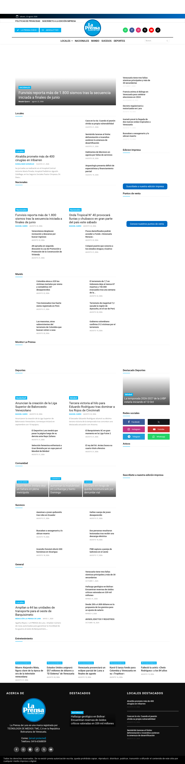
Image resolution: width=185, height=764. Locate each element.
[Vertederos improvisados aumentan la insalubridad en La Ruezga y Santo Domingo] (65, 483)
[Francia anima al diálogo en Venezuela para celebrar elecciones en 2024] (159, 95)
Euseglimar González (24, 164)
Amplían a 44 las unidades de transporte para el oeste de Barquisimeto (35, 611)
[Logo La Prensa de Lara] (92, 27)
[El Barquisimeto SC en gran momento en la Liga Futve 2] (76, 434)
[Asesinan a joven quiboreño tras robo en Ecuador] (24, 517)
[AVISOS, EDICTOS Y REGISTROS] (76, 623)
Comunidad (21, 463)
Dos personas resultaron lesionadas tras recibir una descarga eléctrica (102, 533)
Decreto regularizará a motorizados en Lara (133, 107)
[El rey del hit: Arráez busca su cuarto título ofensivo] (76, 449)
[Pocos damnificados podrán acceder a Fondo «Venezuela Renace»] (76, 234)
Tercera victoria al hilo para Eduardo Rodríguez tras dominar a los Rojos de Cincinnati (92, 406)
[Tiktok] (157, 30)
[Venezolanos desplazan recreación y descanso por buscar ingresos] (22, 234)
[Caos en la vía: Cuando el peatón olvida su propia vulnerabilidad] (76, 124)
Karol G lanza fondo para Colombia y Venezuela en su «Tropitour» (123, 670)
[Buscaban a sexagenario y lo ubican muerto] (159, 137)
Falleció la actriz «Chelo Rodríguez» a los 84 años (154, 669)
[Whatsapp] (125, 30)
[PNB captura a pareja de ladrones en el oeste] (78, 554)
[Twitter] (144, 30)
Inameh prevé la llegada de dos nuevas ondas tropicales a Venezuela (137, 122)
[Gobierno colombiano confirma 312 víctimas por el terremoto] (78, 326)
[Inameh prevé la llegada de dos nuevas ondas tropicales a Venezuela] (159, 123)
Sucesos (20, 505)
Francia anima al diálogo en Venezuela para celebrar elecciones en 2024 (135, 94)
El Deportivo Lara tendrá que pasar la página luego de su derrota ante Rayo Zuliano (45, 433)
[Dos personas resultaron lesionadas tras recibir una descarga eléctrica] (78, 536)
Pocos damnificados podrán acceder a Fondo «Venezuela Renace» (98, 234)
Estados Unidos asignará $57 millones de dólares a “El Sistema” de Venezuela (60, 670)
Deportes (20, 370)
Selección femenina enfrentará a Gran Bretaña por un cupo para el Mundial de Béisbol (47, 448)
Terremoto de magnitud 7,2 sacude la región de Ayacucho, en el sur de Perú (102, 306)
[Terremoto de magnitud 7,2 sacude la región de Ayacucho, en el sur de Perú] (78, 308)
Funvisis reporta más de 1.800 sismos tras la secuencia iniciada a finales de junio (38, 218)
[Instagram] (138, 30)
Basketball (21, 398)
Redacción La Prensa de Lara (28, 618)
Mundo (19, 274)
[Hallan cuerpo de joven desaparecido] (78, 517)
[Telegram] (30, 749)
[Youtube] (151, 30)
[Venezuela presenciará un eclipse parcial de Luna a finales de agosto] (92, 654)
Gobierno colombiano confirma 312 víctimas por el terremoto (102, 324)
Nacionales (25, 88)
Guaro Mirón (22, 482)
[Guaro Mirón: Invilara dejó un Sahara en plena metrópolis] (31, 483)
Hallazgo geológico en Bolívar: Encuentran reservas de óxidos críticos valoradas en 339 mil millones (92, 720)
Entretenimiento (24, 638)
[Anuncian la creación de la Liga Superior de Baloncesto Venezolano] (38, 388)
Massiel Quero (24, 101)
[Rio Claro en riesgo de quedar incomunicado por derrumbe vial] (99, 483)
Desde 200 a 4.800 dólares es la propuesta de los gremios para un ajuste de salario (99, 607)
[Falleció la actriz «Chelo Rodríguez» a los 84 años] (155, 654)
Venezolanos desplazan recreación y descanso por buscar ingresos (44, 234)
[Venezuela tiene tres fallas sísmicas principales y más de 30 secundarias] (159, 81)
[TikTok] (37, 749)
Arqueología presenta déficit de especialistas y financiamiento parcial (99, 168)
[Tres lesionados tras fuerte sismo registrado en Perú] (24, 308)
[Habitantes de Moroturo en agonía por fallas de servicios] (76, 155)
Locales (19, 113)
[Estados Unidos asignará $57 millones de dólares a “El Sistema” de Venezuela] (61, 654)
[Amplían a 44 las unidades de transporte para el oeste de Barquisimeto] (38, 587)
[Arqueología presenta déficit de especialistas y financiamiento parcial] (76, 169)
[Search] (167, 40)
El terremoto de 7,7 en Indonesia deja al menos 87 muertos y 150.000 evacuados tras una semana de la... (102, 287)
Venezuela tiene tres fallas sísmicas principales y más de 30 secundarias (136, 80)
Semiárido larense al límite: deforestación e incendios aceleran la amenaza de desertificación (143, 733)
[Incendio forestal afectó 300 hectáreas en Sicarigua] (24, 554)
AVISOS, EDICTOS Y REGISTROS (99, 619)
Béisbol (73, 398)
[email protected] (37, 738)
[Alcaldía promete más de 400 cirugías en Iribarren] (38, 136)
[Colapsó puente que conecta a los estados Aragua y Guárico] (76, 249)
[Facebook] (131, 30)
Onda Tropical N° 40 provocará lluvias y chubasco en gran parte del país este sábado (90, 218)
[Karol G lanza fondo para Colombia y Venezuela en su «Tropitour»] (124, 654)
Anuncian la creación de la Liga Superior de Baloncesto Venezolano (36, 406)
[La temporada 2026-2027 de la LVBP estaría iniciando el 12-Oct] (146, 390)
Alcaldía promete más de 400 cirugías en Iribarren (34, 158)
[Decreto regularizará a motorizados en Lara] (159, 109)
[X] (159, 422)
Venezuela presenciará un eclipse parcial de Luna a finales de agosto (91, 670)
